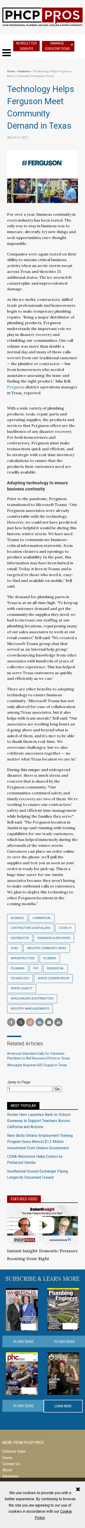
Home (11, 71)
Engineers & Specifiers (54, 938)
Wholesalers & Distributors (32, 998)
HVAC (14, 948)
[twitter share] (21, 1022)
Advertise (10, 1476)
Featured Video (24, 1199)
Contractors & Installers (30, 928)
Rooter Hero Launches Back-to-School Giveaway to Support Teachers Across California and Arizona (38, 1120)
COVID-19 (65, 928)
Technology (20, 978)
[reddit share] (30, 1022)
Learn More (63, 1406)
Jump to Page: (19, 1082)
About (7, 1470)
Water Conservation (53, 978)
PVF (35, 968)
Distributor (20, 938)
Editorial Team (14, 1451)
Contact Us (11, 1464)
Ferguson (16, 387)
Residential (55, 968)
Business (24, 71)
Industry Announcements (30, 1008)
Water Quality (21, 988)
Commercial (42, 918)
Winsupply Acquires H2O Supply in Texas (37, 1065)
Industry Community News (46, 948)
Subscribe (23, 1341)
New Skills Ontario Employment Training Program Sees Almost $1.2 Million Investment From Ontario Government (40, 1141)
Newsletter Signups (26, 46)
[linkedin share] (39, 1022)
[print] (58, 1022)
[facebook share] (11, 1022)
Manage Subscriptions (57, 46)
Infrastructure (23, 958)
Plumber (49, 958)
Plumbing (18, 968)
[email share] (49, 1022)
